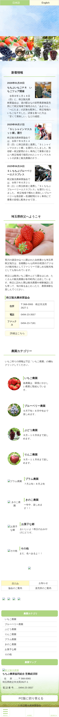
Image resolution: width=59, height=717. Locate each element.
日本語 (16, 2)
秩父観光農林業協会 (29, 21)
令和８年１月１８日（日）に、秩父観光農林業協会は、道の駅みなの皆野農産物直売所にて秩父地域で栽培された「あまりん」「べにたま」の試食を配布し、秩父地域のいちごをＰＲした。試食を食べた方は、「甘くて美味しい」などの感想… (29, 100)
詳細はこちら (17, 333)
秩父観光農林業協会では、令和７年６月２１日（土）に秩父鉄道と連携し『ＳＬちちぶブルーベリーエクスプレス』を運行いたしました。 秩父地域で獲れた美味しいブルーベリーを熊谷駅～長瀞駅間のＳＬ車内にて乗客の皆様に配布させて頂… (29, 183)
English (45, 2)
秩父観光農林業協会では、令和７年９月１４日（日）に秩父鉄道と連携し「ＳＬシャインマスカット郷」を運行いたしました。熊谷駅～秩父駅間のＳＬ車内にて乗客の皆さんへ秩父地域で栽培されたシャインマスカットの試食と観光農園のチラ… (29, 141)
